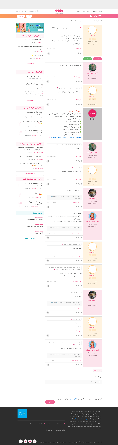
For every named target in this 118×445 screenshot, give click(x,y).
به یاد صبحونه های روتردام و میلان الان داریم (33, 132)
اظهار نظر (97, 59)
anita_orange (35, 135)
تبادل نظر (95, 11)
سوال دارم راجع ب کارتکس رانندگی (63, 28)
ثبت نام (18, 11)
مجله (100, 11)
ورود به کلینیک (30, 238)
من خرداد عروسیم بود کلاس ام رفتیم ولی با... (31, 94)
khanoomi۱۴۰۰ (35, 117)
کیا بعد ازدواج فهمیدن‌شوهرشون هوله (33, 76)
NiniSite (92, 119)
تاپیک (29, 16)
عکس (83, 11)
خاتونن (37, 126)
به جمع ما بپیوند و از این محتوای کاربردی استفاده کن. (66, 137)
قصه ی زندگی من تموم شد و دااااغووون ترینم (34, 113)
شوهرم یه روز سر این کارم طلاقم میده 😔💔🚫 (32, 122)
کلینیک (89, 11)
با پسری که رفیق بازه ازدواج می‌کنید (33, 39)
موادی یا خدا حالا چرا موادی (35, 78)
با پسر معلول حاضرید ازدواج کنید (34, 84)
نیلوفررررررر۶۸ (40, 51)
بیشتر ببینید (30, 63)
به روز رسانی (97, 370)
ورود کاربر (24, 11)
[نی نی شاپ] (30, 28)
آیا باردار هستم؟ (39, 233)
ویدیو (78, 11)
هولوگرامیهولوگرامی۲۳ (38, 152)
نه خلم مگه (38, 86)
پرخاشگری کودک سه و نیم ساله (35, 219)
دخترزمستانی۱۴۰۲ (39, 169)
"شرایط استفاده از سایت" (81, 419)
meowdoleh (39, 58)
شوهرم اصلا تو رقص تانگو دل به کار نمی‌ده (32, 92)
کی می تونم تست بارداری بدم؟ (35, 226)
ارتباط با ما (49, 430)
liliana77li (40, 42)
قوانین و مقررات (60, 430)
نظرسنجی (21, 16)
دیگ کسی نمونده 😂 (37, 56)
